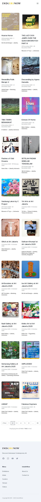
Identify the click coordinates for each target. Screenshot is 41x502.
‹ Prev (4, 423)
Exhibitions (5, 471)
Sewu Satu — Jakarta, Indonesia (10, 168)
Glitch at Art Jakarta (10, 242)
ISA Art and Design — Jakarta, (10, 43)
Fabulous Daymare (29, 404)
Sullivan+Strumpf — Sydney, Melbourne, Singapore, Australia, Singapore (29, 253)
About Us (25, 471)
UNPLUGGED (27, 364)
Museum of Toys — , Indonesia (30, 50)
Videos (4, 487)
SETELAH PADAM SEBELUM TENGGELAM (29, 161)
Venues (4, 483)
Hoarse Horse (7, 35)
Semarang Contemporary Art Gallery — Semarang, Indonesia (10, 374)
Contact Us (25, 475)
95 (37, 423)
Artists (4, 475)
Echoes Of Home (28, 120)
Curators (5, 479)
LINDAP (5, 404)
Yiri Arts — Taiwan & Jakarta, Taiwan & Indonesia (29, 212)
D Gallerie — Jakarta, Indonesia (10, 129)
